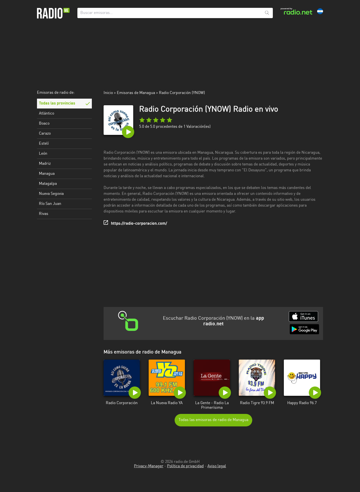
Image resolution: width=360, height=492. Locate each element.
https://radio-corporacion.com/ (139, 224)
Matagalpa (48, 184)
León (43, 154)
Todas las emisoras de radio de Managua (213, 420)
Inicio (108, 93)
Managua (47, 174)
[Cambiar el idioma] (320, 11)
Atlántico (46, 114)
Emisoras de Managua (136, 93)
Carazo (45, 134)
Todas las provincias (57, 103)
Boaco (44, 124)
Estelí (44, 144)
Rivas (43, 214)
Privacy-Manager (148, 466)
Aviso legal (216, 466)
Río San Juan (50, 204)
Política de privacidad (185, 466)
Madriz (45, 164)
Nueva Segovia (51, 194)
